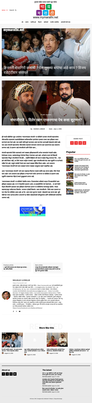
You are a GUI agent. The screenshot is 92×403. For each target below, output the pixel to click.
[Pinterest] (80, 143)
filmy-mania (46, 114)
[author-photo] (3, 353)
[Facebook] (13, 311)
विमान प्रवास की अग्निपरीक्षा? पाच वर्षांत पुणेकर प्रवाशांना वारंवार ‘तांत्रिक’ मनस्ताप (82, 176)
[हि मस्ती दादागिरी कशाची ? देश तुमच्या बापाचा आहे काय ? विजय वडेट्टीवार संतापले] (12, 340)
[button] (13, 10)
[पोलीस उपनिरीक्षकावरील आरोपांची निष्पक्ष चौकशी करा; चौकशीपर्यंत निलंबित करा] (57, 340)
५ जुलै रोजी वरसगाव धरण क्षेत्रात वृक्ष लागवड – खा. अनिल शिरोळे (16, 268)
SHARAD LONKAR (39, 129)
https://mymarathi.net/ (20, 283)
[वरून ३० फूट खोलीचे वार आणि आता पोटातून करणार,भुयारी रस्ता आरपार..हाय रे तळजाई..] (69, 160)
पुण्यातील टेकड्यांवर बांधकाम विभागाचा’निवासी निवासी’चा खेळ (80, 183)
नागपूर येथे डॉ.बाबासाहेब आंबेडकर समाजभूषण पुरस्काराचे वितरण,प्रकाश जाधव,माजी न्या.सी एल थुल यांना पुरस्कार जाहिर (47, 269)
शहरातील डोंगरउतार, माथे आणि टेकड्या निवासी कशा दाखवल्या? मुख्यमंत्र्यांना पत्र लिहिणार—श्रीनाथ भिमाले (82, 191)
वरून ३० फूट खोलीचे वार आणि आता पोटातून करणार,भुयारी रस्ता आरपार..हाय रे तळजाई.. (82, 160)
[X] (16, 311)
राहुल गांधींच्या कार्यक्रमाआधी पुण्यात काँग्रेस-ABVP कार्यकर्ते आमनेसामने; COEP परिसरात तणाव (34, 351)
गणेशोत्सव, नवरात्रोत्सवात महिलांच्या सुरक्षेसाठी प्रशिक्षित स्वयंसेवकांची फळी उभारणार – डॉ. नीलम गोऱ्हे (79, 351)
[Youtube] (19, 311)
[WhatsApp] (84, 143)
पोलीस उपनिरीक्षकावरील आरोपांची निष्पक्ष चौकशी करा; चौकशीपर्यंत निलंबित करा (56, 350)
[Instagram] (7, 374)
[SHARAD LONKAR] (6, 295)
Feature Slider (46, 376)
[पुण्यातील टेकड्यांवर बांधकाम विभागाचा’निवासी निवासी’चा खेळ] (69, 183)
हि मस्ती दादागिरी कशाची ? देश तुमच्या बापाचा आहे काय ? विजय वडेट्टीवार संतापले (12, 350)
